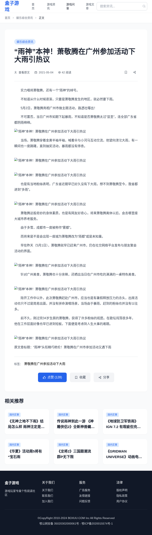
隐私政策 (121, 495)
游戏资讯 (51, 6)
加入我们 (47, 501)
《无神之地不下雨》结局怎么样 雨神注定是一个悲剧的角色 (26, 426)
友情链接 (84, 495)
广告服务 (84, 490)
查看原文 (24, 72)
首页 (33, 6)
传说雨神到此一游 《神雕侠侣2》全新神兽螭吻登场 (76, 426)
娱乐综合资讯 (24, 17)
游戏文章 (90, 6)
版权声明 (121, 490)
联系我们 (47, 495)
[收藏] (126, 72)
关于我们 (47, 490)
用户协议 (121, 501)
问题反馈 (84, 501)
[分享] (134, 72)
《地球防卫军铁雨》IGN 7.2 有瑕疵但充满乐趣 (123, 426)
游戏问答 (70, 6)
